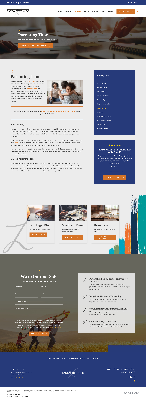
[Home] (18, 11)
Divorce (64, 358)
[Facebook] (134, 380)
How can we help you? (22, 308)
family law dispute (31, 89)
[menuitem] (114, 84)
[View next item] (122, 171)
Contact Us (95, 358)
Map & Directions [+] (17, 377)
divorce (17, 143)
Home (49, 358)
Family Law (56, 358)
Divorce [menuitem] (86, 11)
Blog (88, 358)
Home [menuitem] (60, 11)
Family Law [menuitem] (77, 11)
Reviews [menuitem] (110, 11)
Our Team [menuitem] (68, 11)
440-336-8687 (132, 2)
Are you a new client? (21, 301)
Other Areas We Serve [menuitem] (98, 11)
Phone (17, 294)
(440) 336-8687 (45, 114)
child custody (31, 81)
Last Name (44, 286)
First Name (18, 286)
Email (42, 294)
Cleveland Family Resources (76, 358)
